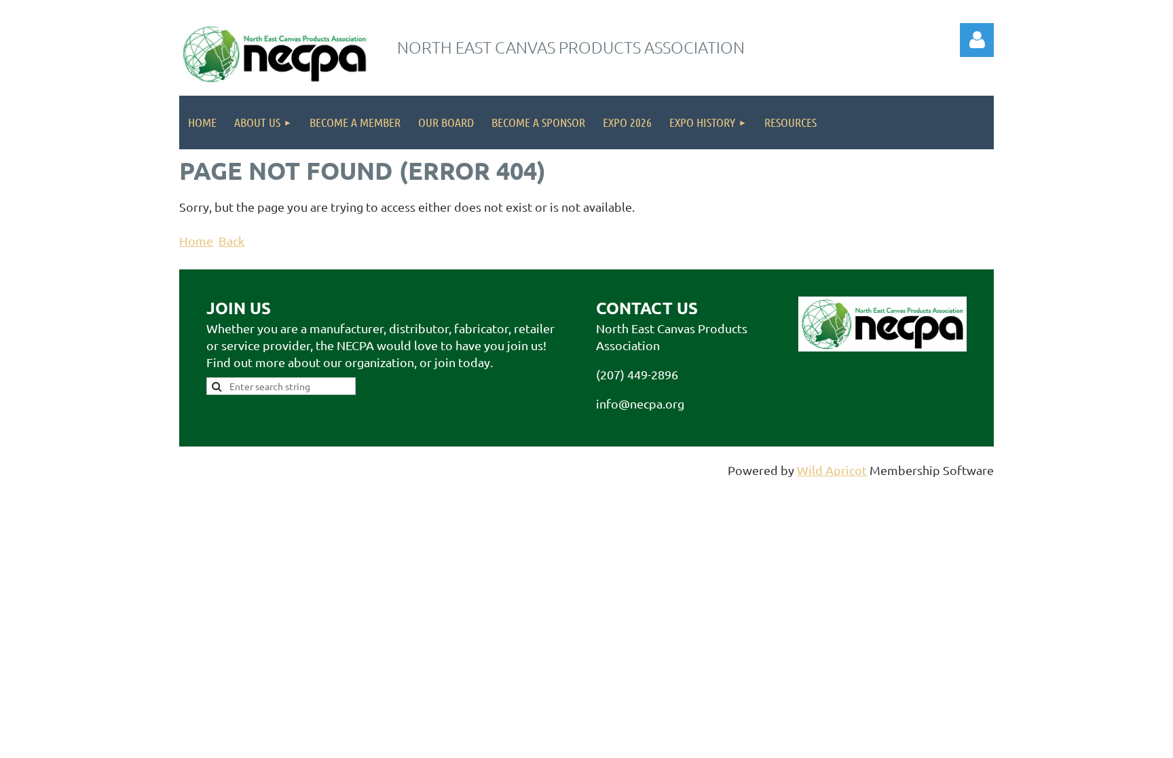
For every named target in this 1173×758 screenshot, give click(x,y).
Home (196, 240)
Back (231, 240)
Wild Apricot (832, 470)
